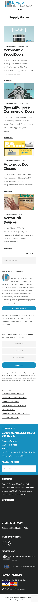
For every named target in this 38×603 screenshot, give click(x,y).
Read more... (21, 494)
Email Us (5, 449)
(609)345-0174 (12, 441)
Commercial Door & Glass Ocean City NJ (16, 413)
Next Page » (30, 253)
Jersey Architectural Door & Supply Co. (21, 597)
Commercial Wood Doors (14, 52)
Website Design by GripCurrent (19, 600)
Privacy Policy (13, 375)
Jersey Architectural (19, 4)
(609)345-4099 (11, 445)
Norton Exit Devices (12, 220)
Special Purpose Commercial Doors (19, 109)
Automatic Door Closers (17, 166)
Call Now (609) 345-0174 (19, 308)
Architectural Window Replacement (14, 397)
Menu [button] (20, 10)
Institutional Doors (8, 409)
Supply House (9, 46)
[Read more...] (8, 80)
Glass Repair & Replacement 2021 (13, 393)
